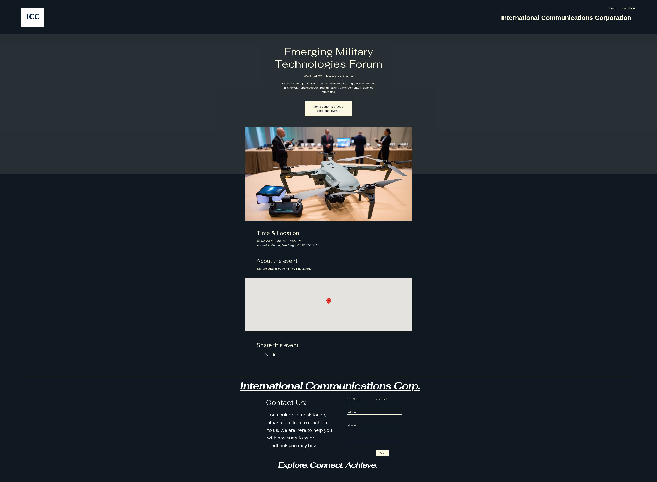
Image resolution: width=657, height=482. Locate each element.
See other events (328, 111)
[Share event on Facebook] (258, 354)
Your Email (381, 399)
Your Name (353, 399)
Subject (351, 412)
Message (352, 425)
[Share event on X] (266, 354)
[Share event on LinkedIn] (274, 354)
